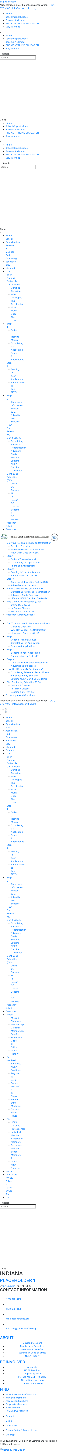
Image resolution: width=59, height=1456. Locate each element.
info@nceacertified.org (24, 8)
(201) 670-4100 (13, 1299)
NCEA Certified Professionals (20, 1394)
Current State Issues (32, 1383)
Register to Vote (32, 1373)
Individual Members (15, 1397)
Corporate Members (15, 1404)
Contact (9, 1416)
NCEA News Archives (16, 1410)
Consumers (11, 1425)
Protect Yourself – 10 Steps (32, 1376)
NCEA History (32, 1356)
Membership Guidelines (32, 1346)
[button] (1, 1334)
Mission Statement (32, 1342)
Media (8, 1420)
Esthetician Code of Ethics (32, 1352)
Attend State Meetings (32, 1380)
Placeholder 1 (17, 1280)
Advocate (32, 1367)
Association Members (16, 1401)
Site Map (10, 1434)
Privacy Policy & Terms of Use (21, 1430)
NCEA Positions (32, 1370)
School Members (14, 1407)
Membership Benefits (32, 1349)
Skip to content (8, 1)
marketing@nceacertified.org (20, 1328)
